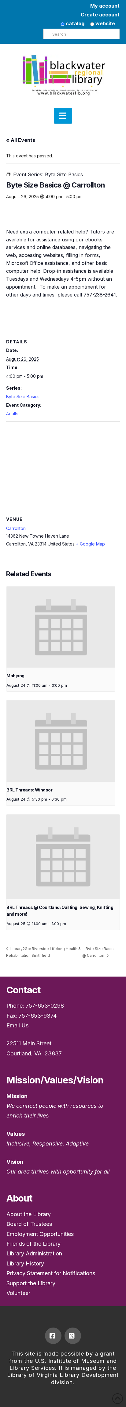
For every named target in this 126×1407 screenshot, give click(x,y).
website (104, 23)
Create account (100, 15)
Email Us (17, 1025)
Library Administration (34, 1253)
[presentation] (60, 627)
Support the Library (30, 1283)
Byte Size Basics (22, 396)
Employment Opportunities (40, 1234)
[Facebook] (53, 1336)
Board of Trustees (29, 1224)
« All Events (20, 140)
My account (105, 6)
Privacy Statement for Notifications (50, 1273)
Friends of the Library (33, 1243)
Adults (12, 413)
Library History (25, 1263)
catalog (74, 23)
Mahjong (15, 675)
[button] (63, 116)
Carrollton (16, 528)
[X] (73, 1336)
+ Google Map (90, 543)
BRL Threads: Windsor (29, 789)
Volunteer (18, 1293)
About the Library (28, 1214)
